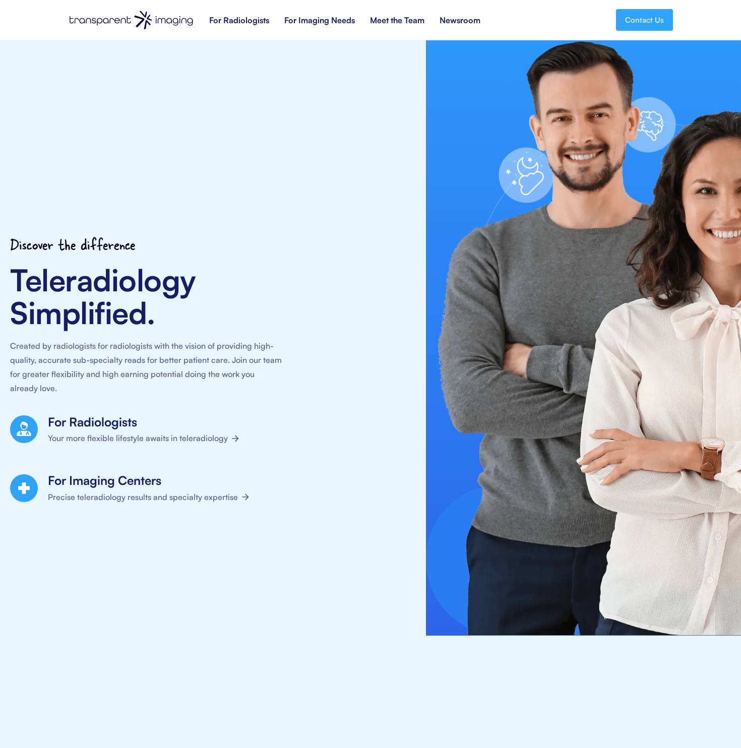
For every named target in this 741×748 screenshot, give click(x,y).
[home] (131, 20)
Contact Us (644, 20)
